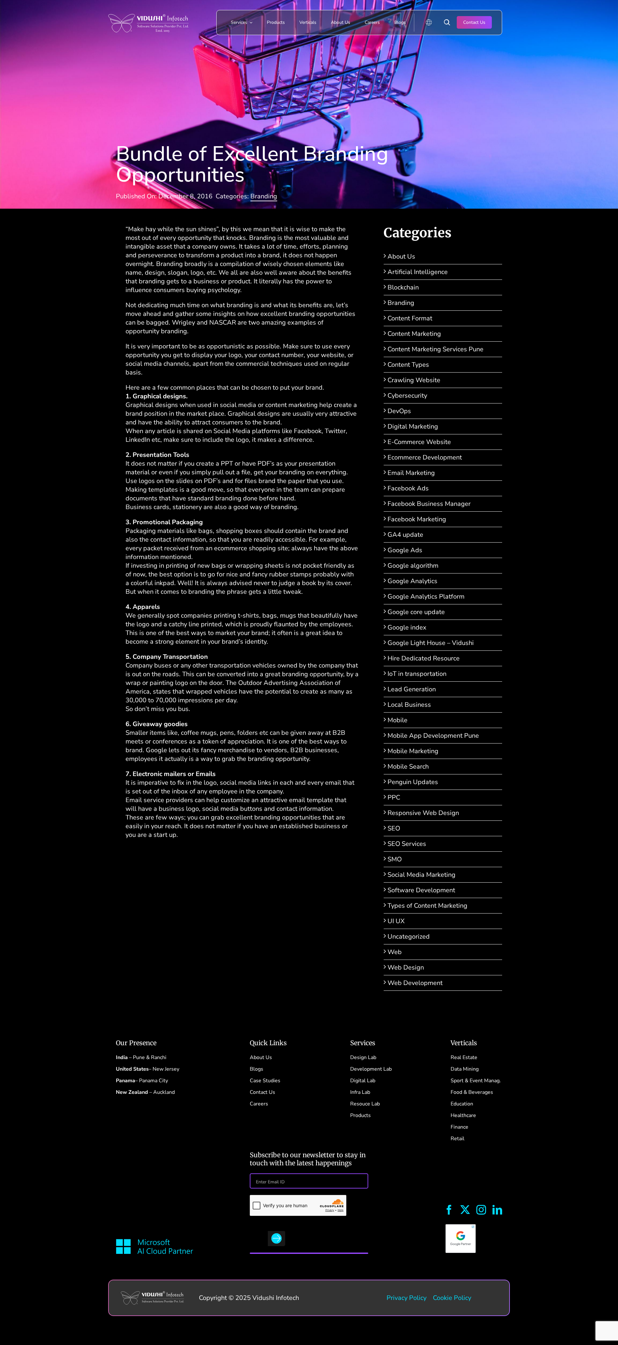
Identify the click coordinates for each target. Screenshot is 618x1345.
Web (395, 952)
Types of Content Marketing (427, 905)
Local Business (409, 704)
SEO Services (407, 843)
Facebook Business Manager (429, 503)
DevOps (399, 411)
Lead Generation (412, 689)
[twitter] (465, 1210)
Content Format (410, 318)
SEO (394, 828)
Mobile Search (408, 766)
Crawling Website (414, 380)
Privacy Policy (406, 1297)
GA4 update (405, 534)
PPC (394, 797)
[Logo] (148, 9)
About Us (401, 256)
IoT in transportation (417, 673)
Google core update (416, 612)
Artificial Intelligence (418, 272)
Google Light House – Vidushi (431, 643)
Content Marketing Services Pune (435, 349)
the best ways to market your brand (216, 633)
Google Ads (405, 550)
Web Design (406, 967)
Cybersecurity (407, 395)
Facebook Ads (408, 488)
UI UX (396, 921)
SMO (395, 859)
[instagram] (481, 1210)
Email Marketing (411, 473)
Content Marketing (414, 333)
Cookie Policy (452, 1297)
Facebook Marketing (417, 519)
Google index (407, 627)
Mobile (397, 720)
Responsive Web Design (423, 813)
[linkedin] (497, 1210)
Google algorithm (413, 565)
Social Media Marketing (421, 874)
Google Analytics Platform (426, 596)
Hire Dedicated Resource (424, 658)
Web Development (415, 983)
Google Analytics (412, 581)
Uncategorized (409, 936)
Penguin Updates (413, 782)
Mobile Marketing (413, 751)
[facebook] (449, 1210)
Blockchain (403, 287)
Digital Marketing (413, 426)
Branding (263, 196)
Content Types (408, 364)
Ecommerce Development (425, 457)
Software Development (421, 890)
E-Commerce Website (419, 442)
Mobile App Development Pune (433, 735)
